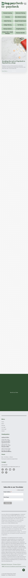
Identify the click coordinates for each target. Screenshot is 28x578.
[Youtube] (10, 469)
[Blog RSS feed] (6, 472)
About (2, 423)
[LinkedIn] (14, 469)
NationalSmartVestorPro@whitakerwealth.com (10, 466)
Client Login (3, 429)
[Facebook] (6, 469)
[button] (14, 71)
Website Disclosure (6, 564)
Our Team (3, 427)
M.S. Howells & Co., (16, 514)
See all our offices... (6, 451)
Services (3, 425)
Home (2, 421)
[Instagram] (2, 469)
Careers (3, 430)
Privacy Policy (17, 564)
